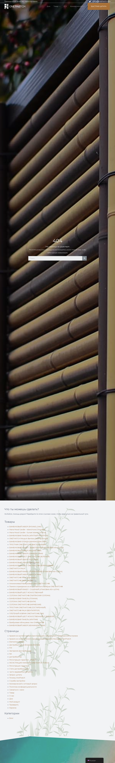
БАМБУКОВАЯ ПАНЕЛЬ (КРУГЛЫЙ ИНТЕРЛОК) (28, 536)
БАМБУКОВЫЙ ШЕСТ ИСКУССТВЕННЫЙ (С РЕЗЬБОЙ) (31, 616)
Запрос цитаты (15, 675)
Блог (11, 718)
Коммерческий (76, 6)
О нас (11, 696)
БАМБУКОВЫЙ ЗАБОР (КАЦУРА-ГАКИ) (25, 551)
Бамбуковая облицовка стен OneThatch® (26, 622)
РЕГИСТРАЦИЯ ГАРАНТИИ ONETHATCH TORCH (29, 663)
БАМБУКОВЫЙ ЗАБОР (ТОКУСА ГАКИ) (25, 575)
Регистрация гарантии (19, 666)
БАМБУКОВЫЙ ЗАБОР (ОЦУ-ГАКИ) (23, 560)
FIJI (10, 648)
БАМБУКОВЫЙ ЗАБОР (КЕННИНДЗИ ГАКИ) (27, 625)
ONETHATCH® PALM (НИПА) (21, 581)
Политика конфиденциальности (23, 687)
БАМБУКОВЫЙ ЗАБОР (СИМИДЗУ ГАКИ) (26, 554)
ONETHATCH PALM (17, 569)
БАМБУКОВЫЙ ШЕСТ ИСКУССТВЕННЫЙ (26, 593)
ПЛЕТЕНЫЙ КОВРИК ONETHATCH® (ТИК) (26, 614)
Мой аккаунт (14, 702)
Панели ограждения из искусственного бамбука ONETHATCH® (36, 587)
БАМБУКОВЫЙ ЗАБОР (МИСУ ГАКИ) (24, 563)
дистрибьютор (15, 657)
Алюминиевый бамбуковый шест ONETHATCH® (29, 584)
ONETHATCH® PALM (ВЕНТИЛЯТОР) (24, 610)
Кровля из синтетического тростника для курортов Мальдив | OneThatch (40, 639)
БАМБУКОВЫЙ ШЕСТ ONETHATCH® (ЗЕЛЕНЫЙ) (29, 557)
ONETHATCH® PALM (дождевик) (23, 578)
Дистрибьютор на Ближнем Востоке (24, 645)
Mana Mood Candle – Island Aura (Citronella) (27, 530)
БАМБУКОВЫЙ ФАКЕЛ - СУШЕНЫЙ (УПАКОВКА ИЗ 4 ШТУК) (34, 589)
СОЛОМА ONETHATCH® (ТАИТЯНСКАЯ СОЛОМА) (29, 596)
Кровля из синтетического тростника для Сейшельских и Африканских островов (43, 636)
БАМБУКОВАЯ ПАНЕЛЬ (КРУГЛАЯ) (23, 620)
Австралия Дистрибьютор (20, 651)
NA (10, 654)
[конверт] (90, 1)
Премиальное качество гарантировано (20, 1)
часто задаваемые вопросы (21, 672)
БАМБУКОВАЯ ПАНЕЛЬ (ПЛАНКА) (23, 599)
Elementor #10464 (16, 642)
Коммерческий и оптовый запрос (23, 684)
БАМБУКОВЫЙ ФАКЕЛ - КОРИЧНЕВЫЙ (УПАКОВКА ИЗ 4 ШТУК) (35, 572)
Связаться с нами (16, 690)
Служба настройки (17, 681)
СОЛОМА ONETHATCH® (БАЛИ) (22, 602)
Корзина (12, 708)
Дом (48, 6)
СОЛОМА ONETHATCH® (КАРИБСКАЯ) (25, 605)
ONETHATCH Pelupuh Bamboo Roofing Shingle (28, 539)
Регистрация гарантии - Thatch (22, 660)
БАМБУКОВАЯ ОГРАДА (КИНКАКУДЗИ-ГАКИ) (28, 542)
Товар (56, 6)
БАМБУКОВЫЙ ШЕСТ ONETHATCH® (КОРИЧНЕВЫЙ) (31, 566)
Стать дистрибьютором (19, 669)
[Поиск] (84, 258)
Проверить (14, 705)
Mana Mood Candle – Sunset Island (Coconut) (27, 533)
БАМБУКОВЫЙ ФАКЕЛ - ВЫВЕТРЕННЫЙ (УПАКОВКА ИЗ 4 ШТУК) (36, 548)
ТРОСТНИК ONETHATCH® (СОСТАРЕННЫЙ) (27, 608)
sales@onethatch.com (102, 1)
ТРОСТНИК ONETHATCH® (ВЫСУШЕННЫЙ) (27, 545)
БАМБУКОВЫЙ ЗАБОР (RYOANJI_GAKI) (25, 527)
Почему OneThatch (17, 678)
